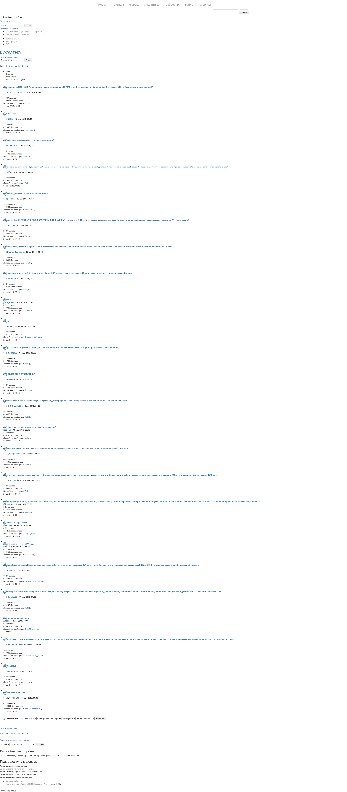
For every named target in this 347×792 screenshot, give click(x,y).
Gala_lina (29, 554)
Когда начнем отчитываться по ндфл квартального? (28, 140)
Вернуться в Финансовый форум (14, 740)
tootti (27, 464)
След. (2, 718)
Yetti (26, 183)
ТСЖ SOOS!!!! (9, 113)
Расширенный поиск (9, 28)
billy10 (16, 697)
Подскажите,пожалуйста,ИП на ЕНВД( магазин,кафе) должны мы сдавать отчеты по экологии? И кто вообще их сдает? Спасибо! (65, 448)
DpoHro (28, 103)
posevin (11, 198)
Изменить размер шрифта (17, 34)
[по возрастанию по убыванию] (90, 718)
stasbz (27, 682)
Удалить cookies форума (31, 783)
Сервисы (205, 4)
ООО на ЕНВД (9, 665)
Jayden (13, 225)
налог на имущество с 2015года (18, 543)
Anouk (6, 620)
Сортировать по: (45, 718)
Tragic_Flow (30, 533)
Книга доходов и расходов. (16, 618)
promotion (8, 504)
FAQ (7, 44)
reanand (7, 429)
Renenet (28, 390)
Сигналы (119, 4)
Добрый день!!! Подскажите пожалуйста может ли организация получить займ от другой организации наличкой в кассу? (62, 347)
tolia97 (10, 570)
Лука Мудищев (31, 628)
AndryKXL (29, 209)
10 (10, 92)
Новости (104, 4)
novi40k (7, 546)
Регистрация (11, 41)
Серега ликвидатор (33, 581)
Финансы (29, 31)
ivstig (27, 438)
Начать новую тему (8, 56)
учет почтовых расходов (15, 522)
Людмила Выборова (33, 337)
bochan (12, 278)
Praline (10, 379)
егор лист (29, 129)
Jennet (10, 671)
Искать (244, 11)
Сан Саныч (12, 145)
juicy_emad (8, 302)
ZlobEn (18, 92)
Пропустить (5, 21)
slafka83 (13, 352)
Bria (11, 119)
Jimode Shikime (14, 644)
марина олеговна (32, 708)
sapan (27, 262)
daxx (27, 156)
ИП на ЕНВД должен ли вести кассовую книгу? (25, 193)
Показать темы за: (15, 718)
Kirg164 (28, 289)
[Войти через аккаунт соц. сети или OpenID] (12, 38)
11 (14, 92)
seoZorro (18, 480)
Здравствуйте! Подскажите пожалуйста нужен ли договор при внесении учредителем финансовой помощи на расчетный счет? (65, 400)
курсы (6, 320)
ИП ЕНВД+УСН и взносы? (15, 692)
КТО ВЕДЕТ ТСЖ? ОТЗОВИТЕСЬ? (19, 374)
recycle (28, 512)
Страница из (16, 65)
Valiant (27, 236)
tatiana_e (11, 326)
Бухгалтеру (40, 31)
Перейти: (4, 744)
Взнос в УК (8, 299)
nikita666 (7, 525)
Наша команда (12, 783)
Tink (26, 491)
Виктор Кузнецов (15, 251)
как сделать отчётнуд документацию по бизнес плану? (29, 427)
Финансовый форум (14, 31)
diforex (10, 172)
